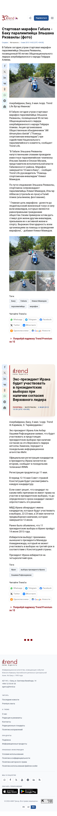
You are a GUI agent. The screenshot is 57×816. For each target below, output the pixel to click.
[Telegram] (27, 780)
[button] (4, 66)
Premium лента (8, 704)
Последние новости (10, 700)
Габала (24, 301)
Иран (13, 570)
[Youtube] (22, 780)
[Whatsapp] (4, 780)
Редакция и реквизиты (12, 718)
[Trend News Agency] (9, 662)
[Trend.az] (10, 18)
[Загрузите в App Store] (10, 791)
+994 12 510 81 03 (9, 684)
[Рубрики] (52, 18)
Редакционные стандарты (13, 726)
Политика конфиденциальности (16, 758)
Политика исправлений (12, 730)
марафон (34, 306)
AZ (28, 807)
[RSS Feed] (39, 780)
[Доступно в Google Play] (29, 791)
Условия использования (12, 754)
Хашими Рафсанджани (21, 575)
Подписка (6, 740)
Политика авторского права (14, 762)
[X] (16, 780)
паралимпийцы (18, 306)
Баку (13, 301)
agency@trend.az (8, 687)
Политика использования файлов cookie (19, 766)
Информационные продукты (14, 744)
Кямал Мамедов (39, 301)
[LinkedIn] (33, 780)
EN (24, 807)
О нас (4, 714)
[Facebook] (10, 780)
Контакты (6, 722)
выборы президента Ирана (33, 570)
